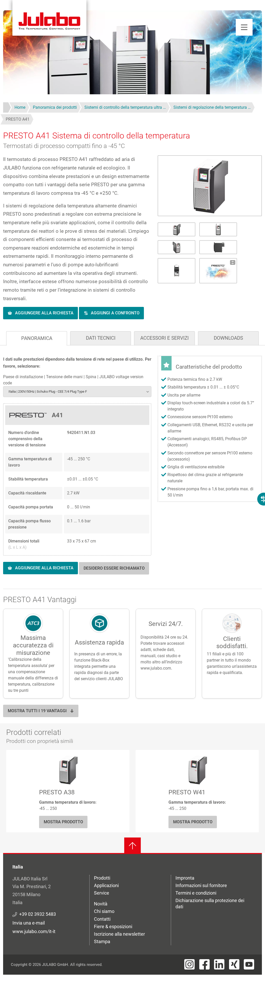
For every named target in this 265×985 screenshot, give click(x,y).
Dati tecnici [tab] (100, 338)
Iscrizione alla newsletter (119, 934)
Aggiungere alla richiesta (44, 313)
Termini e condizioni (195, 893)
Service (101, 893)
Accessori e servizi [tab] (164, 338)
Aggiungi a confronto (115, 313)
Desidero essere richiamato (114, 568)
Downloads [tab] (228, 338)
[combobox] (77, 391)
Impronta (184, 878)
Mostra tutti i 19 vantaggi (37, 710)
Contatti (102, 919)
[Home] (49, 18)
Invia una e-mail (28, 923)
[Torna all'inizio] (132, 845)
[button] (210, 185)
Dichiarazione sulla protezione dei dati (209, 903)
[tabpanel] (132, 470)
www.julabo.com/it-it (33, 931)
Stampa (102, 941)
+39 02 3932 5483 (37, 914)
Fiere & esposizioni (113, 926)
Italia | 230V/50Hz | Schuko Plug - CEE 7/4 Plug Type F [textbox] (48, 391)
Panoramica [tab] (36, 338)
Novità (100, 903)
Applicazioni (106, 885)
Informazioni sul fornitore (201, 885)
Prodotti (102, 878)
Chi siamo (104, 911)
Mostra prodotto (63, 821)
